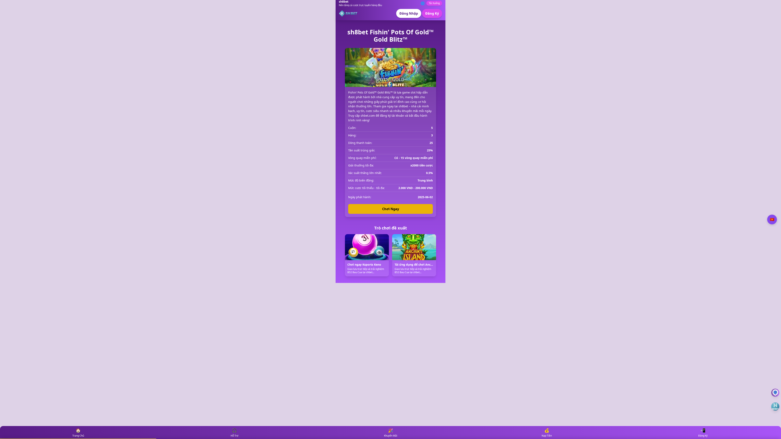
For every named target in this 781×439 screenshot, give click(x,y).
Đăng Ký (432, 13)
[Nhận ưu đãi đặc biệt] (775, 406)
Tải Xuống (434, 3)
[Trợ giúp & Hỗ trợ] (775, 393)
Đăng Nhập (408, 13)
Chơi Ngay (390, 209)
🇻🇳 (772, 219)
